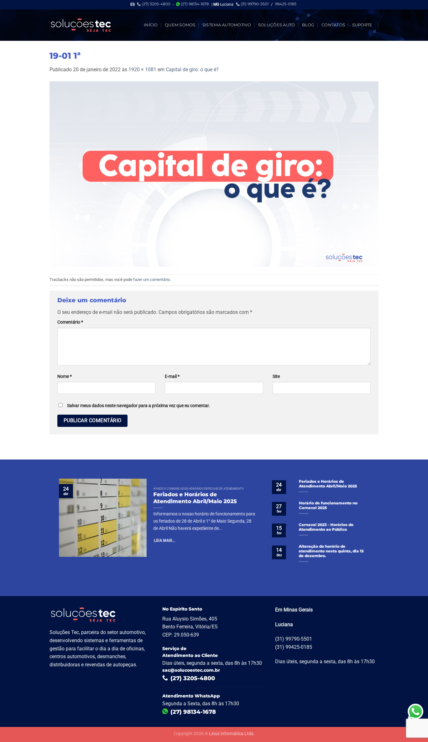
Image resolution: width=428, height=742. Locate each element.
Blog (308, 25)
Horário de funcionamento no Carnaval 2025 (328, 505)
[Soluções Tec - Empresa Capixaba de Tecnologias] (81, 25)
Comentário (70, 322)
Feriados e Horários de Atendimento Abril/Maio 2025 (195, 497)
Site (276, 376)
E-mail (172, 376)
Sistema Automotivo (226, 25)
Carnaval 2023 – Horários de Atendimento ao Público (326, 527)
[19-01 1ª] (214, 173)
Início (151, 25)
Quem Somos (180, 25)
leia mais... (164, 541)
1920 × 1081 (142, 70)
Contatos (333, 25)
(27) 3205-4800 (156, 4)
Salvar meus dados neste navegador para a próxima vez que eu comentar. (138, 405)
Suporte (362, 25)
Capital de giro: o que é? (192, 70)
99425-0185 (285, 4)
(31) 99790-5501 (255, 4)
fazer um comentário (151, 279)
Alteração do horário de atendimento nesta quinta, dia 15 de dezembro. (331, 551)
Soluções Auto (276, 25)
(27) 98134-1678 (195, 4)
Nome (64, 376)
